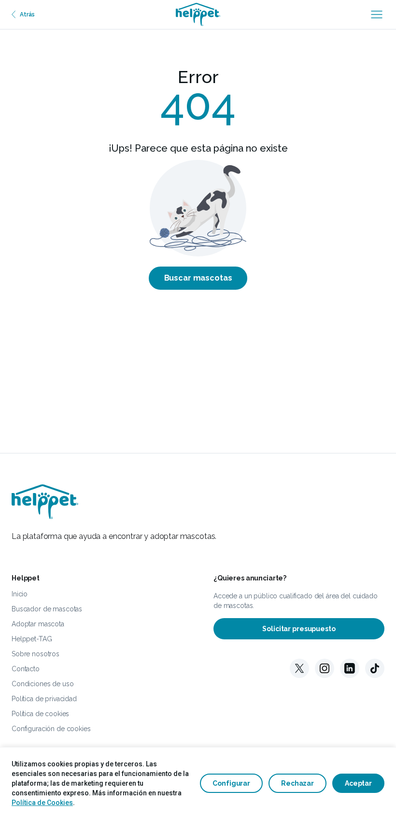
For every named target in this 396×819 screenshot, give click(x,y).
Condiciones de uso (42, 684)
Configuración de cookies (51, 729)
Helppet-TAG (32, 639)
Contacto (26, 669)
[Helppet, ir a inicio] (198, 14)
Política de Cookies (42, 802)
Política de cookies (40, 714)
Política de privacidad (44, 699)
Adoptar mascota (38, 624)
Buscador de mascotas (47, 609)
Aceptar (358, 783)
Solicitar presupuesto (298, 629)
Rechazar (297, 783)
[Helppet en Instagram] (324, 668)
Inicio (20, 594)
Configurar (231, 783)
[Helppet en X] (299, 668)
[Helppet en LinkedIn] (349, 668)
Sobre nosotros (35, 654)
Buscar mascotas (198, 277)
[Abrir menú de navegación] (376, 14)
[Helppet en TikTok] (374, 668)
